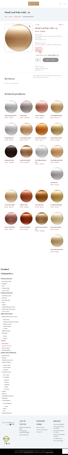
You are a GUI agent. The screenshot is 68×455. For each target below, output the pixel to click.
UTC (4, 410)
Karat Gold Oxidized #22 (40, 138)
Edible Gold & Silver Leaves (9, 316)
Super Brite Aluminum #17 (11, 115)
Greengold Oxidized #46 (56, 204)
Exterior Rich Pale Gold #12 (57, 249)
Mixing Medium (6, 350)
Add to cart (50, 60)
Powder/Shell (6, 288)
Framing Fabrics (57, 438)
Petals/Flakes (7, 326)
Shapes (5, 338)
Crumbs (5, 328)
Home (6, 16)
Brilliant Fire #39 (23, 204)
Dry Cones (6, 375)
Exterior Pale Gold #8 (9, 204)
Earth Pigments (7, 403)
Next (60, 24)
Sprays (5, 336)
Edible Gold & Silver (7, 313)
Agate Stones (6, 355)
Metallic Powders (17, 16)
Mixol (4, 408)
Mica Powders (6, 348)
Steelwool (5, 398)
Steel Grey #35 (23, 115)
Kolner (6, 387)
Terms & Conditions (42, 429)
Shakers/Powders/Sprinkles (11, 322)
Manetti (7, 380)
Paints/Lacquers (6, 362)
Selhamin (7, 384)
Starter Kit (6, 319)
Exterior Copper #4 (39, 115)
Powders (11, 16)
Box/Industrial (6, 300)
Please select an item (41, 55)
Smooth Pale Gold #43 (25, 160)
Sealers (4, 391)
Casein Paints (7, 367)
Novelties (4, 333)
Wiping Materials (7, 413)
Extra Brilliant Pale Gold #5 (57, 160)
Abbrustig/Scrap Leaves (8, 309)
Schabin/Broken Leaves (8, 307)
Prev (38, 24)
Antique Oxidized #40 (10, 227)
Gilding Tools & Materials (8, 352)
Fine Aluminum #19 (9, 138)
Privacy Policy (40, 427)
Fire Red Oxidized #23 (25, 227)
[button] (29, 26)
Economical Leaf (6, 281)
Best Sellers (5, 343)
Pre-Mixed (6, 377)
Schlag (4, 304)
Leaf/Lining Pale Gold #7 (25, 138)
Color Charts (5, 290)
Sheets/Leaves (7, 324)
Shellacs (4, 393)
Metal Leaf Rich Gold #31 (56, 138)
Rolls (3, 286)
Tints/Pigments (6, 400)
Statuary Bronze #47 (9, 160)
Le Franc (7, 389)
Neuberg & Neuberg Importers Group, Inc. (30, 450)
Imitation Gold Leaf (6, 292)
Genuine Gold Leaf (6, 278)
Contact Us (39, 432)
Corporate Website (58, 424)
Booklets (4, 283)
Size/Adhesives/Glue (8, 396)
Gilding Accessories (7, 360)
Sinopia (7, 382)
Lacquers (5, 369)
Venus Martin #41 (39, 204)
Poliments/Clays (6, 372)
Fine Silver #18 (54, 182)
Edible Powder (6, 331)
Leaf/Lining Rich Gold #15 (56, 115)
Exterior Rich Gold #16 (56, 227)
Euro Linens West (58, 440)
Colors (6, 406)
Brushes (4, 357)
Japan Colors (7, 365)
